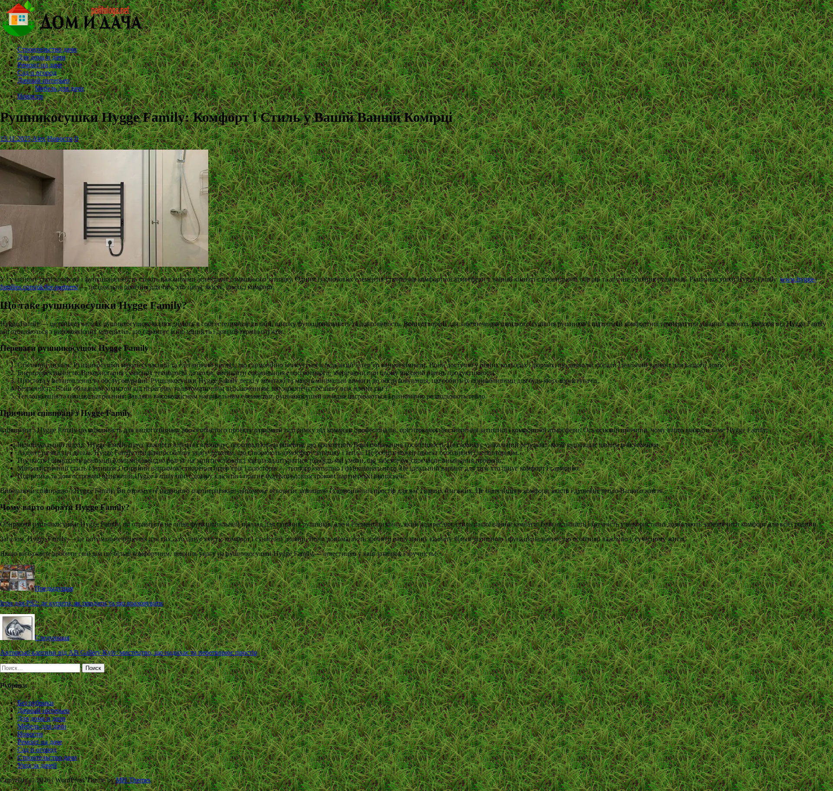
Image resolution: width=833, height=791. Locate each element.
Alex (39, 138)
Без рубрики (35, 702)
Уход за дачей (37, 765)
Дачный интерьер (43, 80)
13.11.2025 (15, 138)
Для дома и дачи (41, 57)
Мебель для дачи (59, 88)
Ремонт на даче (39, 65)
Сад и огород (36, 72)
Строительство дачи (47, 49)
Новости (30, 96)
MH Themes (133, 780)
